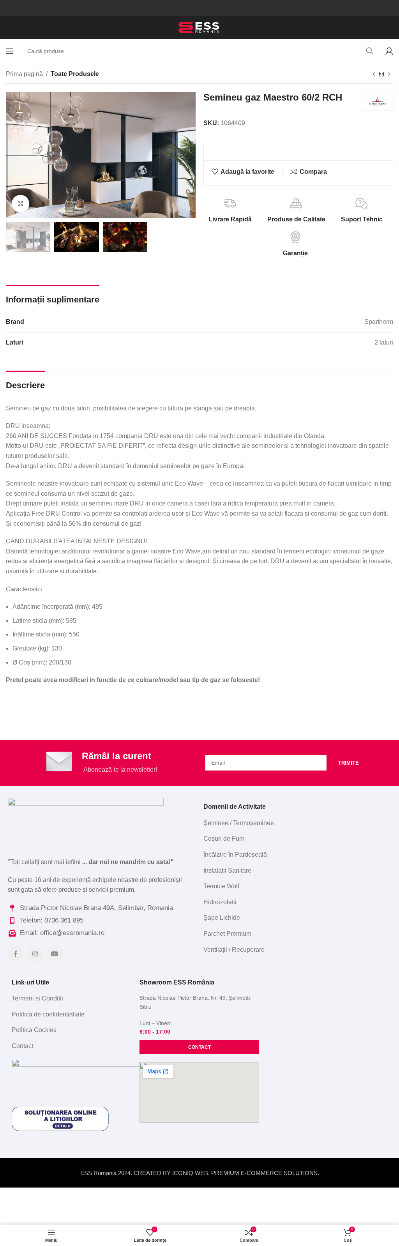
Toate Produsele (75, 74)
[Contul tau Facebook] (15, 954)
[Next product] (389, 74)
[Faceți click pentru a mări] (20, 203)
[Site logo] (199, 26)
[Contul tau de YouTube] (54, 954)
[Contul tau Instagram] (35, 954)
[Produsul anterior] (374, 74)
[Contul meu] (389, 51)
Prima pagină (24, 74)
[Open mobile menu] (10, 51)
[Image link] (86, 820)
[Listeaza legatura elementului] (295, 823)
